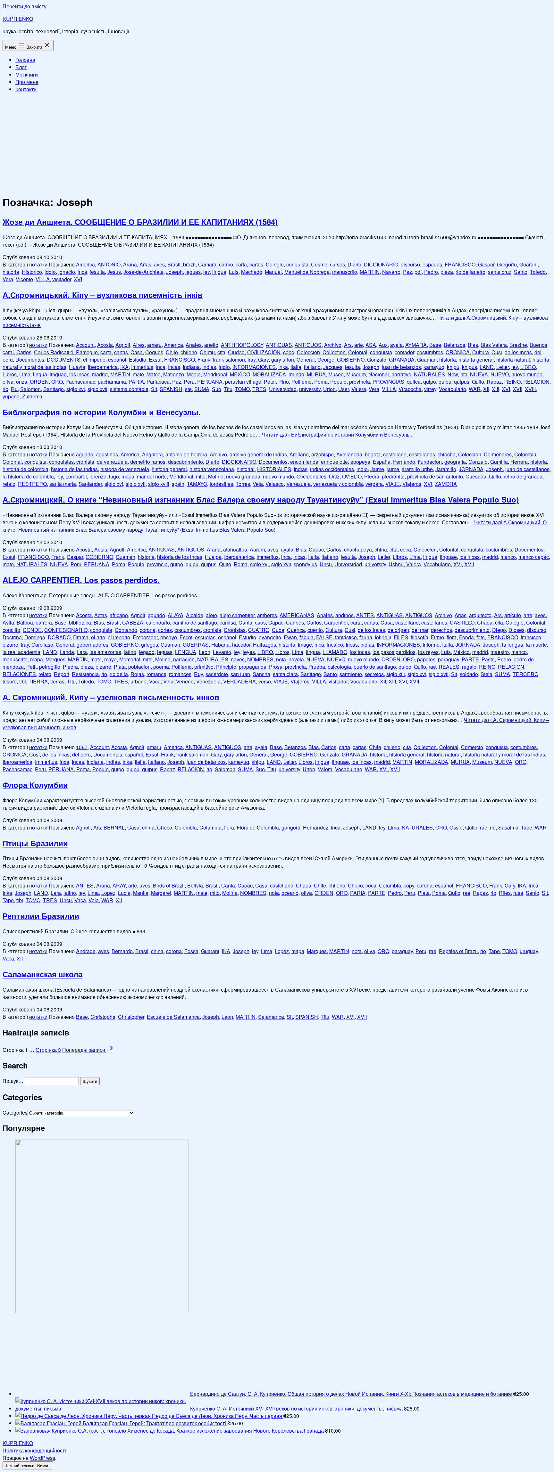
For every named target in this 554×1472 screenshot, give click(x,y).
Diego (499, 630)
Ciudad (236, 352)
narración (184, 659)
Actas (100, 549)
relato (9, 483)
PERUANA (209, 381)
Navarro (391, 271)
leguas (193, 271)
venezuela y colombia (338, 483)
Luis (234, 271)
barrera (44, 622)
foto (480, 637)
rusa (518, 892)
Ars (348, 344)
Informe (431, 644)
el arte (98, 637)
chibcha (447, 454)
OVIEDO (352, 476)
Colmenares (498, 454)
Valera (358, 389)
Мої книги (26, 74)
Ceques (154, 352)
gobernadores (92, 644)
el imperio (94, 359)
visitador (61, 279)
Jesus (114, 271)
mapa (128, 476)
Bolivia (195, 885)
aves (159, 264)
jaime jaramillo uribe (410, 469)
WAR (475, 389)
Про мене (26, 82)
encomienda (304, 461)
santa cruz (499, 271)
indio (224, 367)
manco (508, 556)
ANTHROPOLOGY (242, 344)
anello (211, 344)
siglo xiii (395, 674)
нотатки (38, 264)
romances (180, 674)
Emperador (145, 637)
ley (206, 271)
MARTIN (370, 271)
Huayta (77, 367)
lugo (114, 476)
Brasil (173, 264)
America (85, 264)
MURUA (316, 374)
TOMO (242, 389)
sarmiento (351, 674)
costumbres (430, 352)
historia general (476, 359)
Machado (251, 271)
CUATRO (258, 630)
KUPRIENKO (18, 18)
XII (486, 389)
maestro (500, 652)
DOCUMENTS (63, 359)
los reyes (428, 652)
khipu (453, 367)
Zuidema (32, 396)
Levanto (222, 652)
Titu (228, 389)
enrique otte (334, 461)
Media (194, 374)
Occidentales (311, 476)
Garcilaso (42, 644)
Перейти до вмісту (24, 6)
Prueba (316, 666)
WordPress (42, 1457)
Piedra (371, 476)
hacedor (241, 644)
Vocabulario (452, 389)
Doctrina (12, 637)
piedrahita (393, 476)
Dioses (516, 630)
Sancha (261, 674)
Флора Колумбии (35, 784)
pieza (447, 271)
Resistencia (85, 674)
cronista (85, 461)
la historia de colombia (28, 476)
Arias (145, 264)
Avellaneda (349, 454)
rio (5, 389)
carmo (226, 264)
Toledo (538, 271)
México (461, 652)
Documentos (29, 359)
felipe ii (383, 637)
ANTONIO (109, 264)
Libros (10, 374)
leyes (249, 652)
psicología (339, 666)
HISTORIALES (274, 469)
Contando (126, 630)
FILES (401, 637)
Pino (283, 381)
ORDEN (39, 381)
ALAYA (175, 615)
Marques (55, 659)
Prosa (275, 666)
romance (156, 674)
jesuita (97, 271)
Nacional (378, 374)
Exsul (155, 359)
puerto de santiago (375, 666)
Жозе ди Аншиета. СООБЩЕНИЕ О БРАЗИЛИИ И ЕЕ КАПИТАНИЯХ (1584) (140, 221)
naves (238, 659)
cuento (315, 630)
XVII (517, 389)
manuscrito (344, 271)
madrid (100, 374)
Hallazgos (264, 644)
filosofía (419, 637)
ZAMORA (446, 483)
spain (178, 483)
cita (221, 352)
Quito (478, 381)
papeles (426, 659)
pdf (418, 271)
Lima (24, 374)
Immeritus (142, 367)
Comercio (472, 747)
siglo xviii (158, 483)
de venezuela (112, 461)
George (325, 359)
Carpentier (336, 622)
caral (8, 352)
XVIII (530, 389)
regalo (469, 666)
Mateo (154, 374)
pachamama (112, 381)
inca (82, 271)
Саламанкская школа (42, 974)
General (306, 359)
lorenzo (97, 476)
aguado (84, 454)
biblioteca (80, 622)
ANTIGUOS (308, 344)
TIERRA (38, 681)
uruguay (529, 951)
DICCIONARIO (381, 264)
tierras (57, 681)
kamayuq (434, 367)
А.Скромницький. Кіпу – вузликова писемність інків (103, 294)
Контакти (26, 89)
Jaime (377, 469)
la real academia (21, 652)
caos (260, 622)
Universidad (283, 389)
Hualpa (213, 556)
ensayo (168, 637)
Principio (226, 666)
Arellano (299, 454)
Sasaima (508, 827)
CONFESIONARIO (66, 630)
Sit (154, 389)
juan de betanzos (401, 367)
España (381, 461)
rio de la (119, 674)
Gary (263, 359)
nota (281, 659)
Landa (67, 652)
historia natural (513, 359)
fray (252, 359)
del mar (420, 630)
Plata (120, 666)
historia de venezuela (124, 469)
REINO (512, 381)
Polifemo (301, 381)
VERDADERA (239, 681)
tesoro (10, 681)
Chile (172, 352)
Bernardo (122, 951)
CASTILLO (462, 622)
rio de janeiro (470, 271)
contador (404, 352)
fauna (365, 637)
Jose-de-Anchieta (143, 271)
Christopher (131, 1016)
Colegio (275, 264)
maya (110, 659)
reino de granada (523, 476)
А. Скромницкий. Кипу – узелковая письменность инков (111, 696)
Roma (241, 564)
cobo (288, 352)
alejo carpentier (237, 615)
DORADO (59, 637)
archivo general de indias (258, 454)
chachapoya (358, 549)
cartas (256, 264)
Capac (316, 549)
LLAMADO (335, 652)
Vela (258, 483)
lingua (219, 271)
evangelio (270, 637)
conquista (297, 264)
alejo (211, 615)
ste (188, 389)
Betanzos (454, 344)
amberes (267, 615)
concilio (11, 630)
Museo (336, 374)
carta (241, 264)
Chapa (484, 622)
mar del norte (152, 476)
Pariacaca (158, 381)
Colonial (357, 352)
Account (85, 344)
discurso (410, 264)
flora (452, 637)
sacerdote (217, 674)
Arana (130, 264)
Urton (329, 389)
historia (11, 271)
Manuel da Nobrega (307, 271)
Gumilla (499, 461)
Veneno (185, 681)
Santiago (53, 389)
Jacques (332, 367)
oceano (289, 892)
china (380, 549)
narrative (401, 374)
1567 (82, 747)
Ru (14, 389)
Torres (243, 483)
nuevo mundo (526, 374)
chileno (188, 352)
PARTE (470, 659)
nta (463, 374)
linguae (58, 374)
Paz (407, 271)
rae (432, 666)
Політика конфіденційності (34, 1450)
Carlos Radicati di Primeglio (66, 352)
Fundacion (430, 461)
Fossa (191, 951)
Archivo (332, 344)
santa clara (285, 674)
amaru (154, 344)
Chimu (207, 352)
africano (119, 615)
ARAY (119, 885)
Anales (194, 344)
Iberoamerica (103, 367)
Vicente (24, 279)
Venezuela (298, 483)
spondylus (305, 564)
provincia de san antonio (435, 476)
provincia (359, 381)
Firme (437, 637)
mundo (296, 374)
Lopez (108, 892)
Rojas (137, 674)
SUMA (201, 389)
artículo (512, 615)
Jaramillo (445, 469)
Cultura (480, 352)
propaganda (252, 666)
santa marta (62, 483)
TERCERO (525, 674)
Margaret (161, 892)
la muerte (536, 644)
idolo (50, 271)
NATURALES (429, 374)
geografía (455, 461)
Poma (321, 381)
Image (305, 644)
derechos (441, 630)
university (310, 389)
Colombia (525, 454)
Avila (8, 622)
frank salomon (229, 359)
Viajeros (411, 483)
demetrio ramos (147, 461)
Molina (163, 659)
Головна (25, 59)
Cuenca (296, 630)
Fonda (466, 637)
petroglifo (49, 666)
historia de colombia (25, 469)
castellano (395, 454)
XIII (495, 389)
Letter (502, 367)
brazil (189, 264)
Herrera (519, 461)
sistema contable (129, 389)
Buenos (538, 344)
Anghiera (152, 454)
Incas (174, 367)
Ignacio (66, 271)
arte (358, 344)
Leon (204, 652)
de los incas (518, 352)
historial (246, 469)
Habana (220, 644)
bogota (373, 454)
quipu (445, 381)
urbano (138, 681)
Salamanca (271, 1016)
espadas (432, 264)
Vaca (155, 681)
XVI (78, 279)
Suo (216, 389)
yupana (11, 396)
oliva (8, 381)
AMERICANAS (297, 615)
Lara (82, 652)
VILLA (43, 279)
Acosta (105, 344)
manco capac (533, 556)
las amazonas (105, 652)
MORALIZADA (269, 374)
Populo (338, 381)
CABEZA (132, 622)
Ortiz (334, 476)
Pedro (431, 271)
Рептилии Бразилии (41, 915)
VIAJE (392, 483)
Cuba (278, 630)
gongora (290, 827)
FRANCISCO (460, 264)
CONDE (32, 630)
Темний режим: (20, 1465)
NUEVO (500, 374)
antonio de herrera (186, 454)
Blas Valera (494, 344)
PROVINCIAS (388, 381)
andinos (344, 615)
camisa (228, 622)
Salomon (30, 389)
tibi (22, 681)
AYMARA (416, 344)
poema (161, 666)
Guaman (427, 359)
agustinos (107, 454)
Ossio (456, 827)
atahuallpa (235, 549)
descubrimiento (185, 461)
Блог (21, 67)
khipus (469, 367)
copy (409, 885)
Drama (80, 637)
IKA (124, 367)
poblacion (139, 666)
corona (147, 630)
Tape (526, 827)
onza (21, 381)
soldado (469, 674)
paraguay (448, 659)
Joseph (174, 271)
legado (147, 652)
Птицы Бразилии (35, 843)
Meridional (215, 374)
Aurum (257, 549)
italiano (312, 367)
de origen (398, 630)
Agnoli (122, 344)
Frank (203, 359)
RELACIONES (19, 674)
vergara (374, 483)
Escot (186, 637)
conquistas (61, 461)
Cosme (319, 264)
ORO (57, 381)
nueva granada (243, 476)
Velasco (274, 483)
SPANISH (171, 389)
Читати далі (337, 434)
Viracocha (410, 389)
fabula (306, 637)
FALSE (324, 637)
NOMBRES (260, 659)
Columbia (210, 827)
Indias (209, 367)
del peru (81, 754)
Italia (295, 367)
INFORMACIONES (254, 367)
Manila (140, 892)
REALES (449, 666)
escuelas (205, 637)
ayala (396, 344)
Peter (270, 381)
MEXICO (240, 374)
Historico (32, 271)
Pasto (488, 659)
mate (138, 374)
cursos (337, 264)
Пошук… (13, 1080)
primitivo (204, 666)
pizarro (103, 666)
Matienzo (173, 374)
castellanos (422, 454)
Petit (31, 666)
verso (264, 681)
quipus (461, 381)
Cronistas (235, 630)
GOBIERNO (351, 359)
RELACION (536, 381)
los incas (79, 374)
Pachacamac (80, 381)
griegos (149, 644)
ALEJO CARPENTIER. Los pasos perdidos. (81, 579)
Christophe (102, 1016)
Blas (473, 344)
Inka (283, 367)
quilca (414, 381)
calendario (158, 622)
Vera (8, 279)
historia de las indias (74, 469)
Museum (356, 374)
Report (61, 674)
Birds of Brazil (169, 885)
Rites (505, 892)
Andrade (86, 951)
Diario (354, 264)
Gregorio (507, 264)
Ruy (198, 674)
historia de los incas (179, 556)
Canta (245, 622)
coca (405, 549)
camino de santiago (194, 622)
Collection (334, 352)
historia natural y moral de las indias (504, 754)
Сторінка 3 (48, 1049)
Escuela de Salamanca (173, 1016)
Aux (383, 344)
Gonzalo (376, 359)
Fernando (404, 461)
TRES (259, 389)
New (453, 374)
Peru (189, 381)
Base (435, 344)
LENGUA (185, 652)
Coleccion (308, 352)
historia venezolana (211, 469)
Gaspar (486, 264)
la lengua (512, 644)
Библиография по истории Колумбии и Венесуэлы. (102, 411)
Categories (15, 1112)
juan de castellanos (527, 469)
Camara (207, 264)
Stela (486, 674)
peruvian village (243, 381)
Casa (136, 352)
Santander (90, 483)
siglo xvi (75, 389)
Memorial (129, 659)
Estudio (137, 359)
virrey (430, 389)
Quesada (476, 476)
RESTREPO (32, 483)
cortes (165, 630)
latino (130, 652)
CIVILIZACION (264, 352)
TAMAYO (197, 483)
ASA (370, 344)
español (117, 359)
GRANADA (402, 359)
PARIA (136, 381)
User (343, 389)
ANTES (365, 615)
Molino (215, 476)
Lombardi (76, 476)
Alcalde (194, 615)
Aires (139, 344)
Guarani (528, 264)
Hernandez (315, 827)
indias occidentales (332, 469)
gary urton (282, 359)
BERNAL (114, 827)
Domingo (34, 637)
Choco (164, 827)
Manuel (273, 271)
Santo (520, 271)
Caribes (295, 622)
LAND (487, 367)
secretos (374, 674)
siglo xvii (97, 389)
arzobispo (322, 454)
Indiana (191, 367)
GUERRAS (196, 644)
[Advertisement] (277, 143)
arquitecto (480, 615)
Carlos (23, 352)
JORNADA (471, 469)
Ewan (290, 637)
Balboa (25, 622)
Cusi (496, 352)
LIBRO (528, 367)
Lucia (124, 892)
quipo (429, 381)
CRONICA (458, 352)
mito (201, 476)
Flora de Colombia (258, 827)
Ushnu (396, 564)
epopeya (360, 461)
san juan (240, 674)
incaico (335, 644)
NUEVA (479, 374)
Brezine (518, 344)
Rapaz (494, 381)
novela (296, 659)
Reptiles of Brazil (458, 951)
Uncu (326, 564)
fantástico (346, 637)
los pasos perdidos (394, 652)
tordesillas (221, 483)
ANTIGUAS (279, 344)
